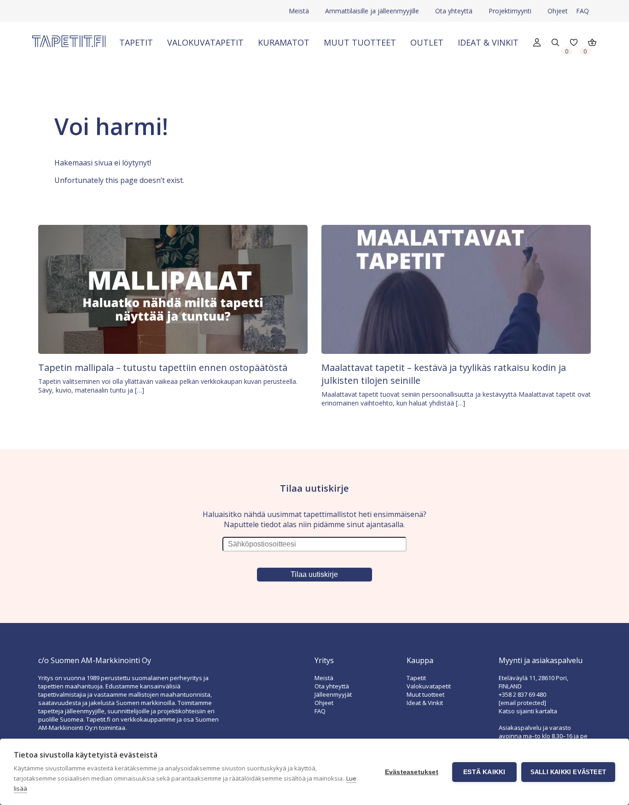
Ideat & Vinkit (488, 42)
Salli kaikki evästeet (568, 772)
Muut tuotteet (360, 42)
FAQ (582, 10)
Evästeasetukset (411, 772)
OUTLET (426, 42)
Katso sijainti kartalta (528, 711)
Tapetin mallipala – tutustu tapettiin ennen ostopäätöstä (162, 367)
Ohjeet (557, 10)
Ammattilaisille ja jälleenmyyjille (372, 10)
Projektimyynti (510, 10)
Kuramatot (283, 42)
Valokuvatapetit (205, 42)
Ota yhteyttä (453, 10)
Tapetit (136, 42)
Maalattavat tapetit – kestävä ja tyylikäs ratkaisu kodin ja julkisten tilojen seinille (443, 374)
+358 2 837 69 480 (522, 694)
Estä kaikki (484, 772)
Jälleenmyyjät (333, 694)
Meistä (299, 10)
